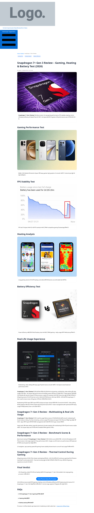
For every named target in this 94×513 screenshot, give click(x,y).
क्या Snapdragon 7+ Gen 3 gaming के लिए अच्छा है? (31, 494)
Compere (8, 28)
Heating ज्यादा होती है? (24, 498)
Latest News (14, 28)
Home (4, 28)
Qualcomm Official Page (63, 506)
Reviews (19, 28)
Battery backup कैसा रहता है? (26, 502)
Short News (24, 28)
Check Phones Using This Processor (47, 479)
